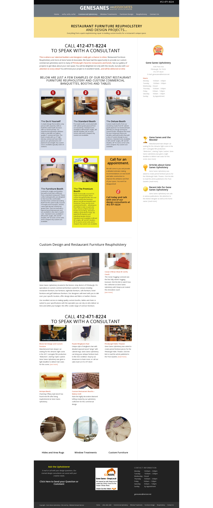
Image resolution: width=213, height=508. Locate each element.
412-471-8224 (167, 1)
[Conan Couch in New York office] (118, 261)
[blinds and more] (85, 429)
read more (153, 181)
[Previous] (44, 267)
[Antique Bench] (52, 381)
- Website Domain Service (76, 505)
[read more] (122, 357)
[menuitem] (56, 14)
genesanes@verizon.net (161, 74)
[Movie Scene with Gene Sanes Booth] (52, 333)
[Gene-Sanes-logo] (106, 8)
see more (151, 159)
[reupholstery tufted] (118, 429)
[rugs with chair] (53, 429)
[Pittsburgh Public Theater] (118, 333)
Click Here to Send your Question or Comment (59, 482)
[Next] (94, 267)
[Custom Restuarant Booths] (85, 381)
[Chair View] (85, 333)
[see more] (109, 292)
